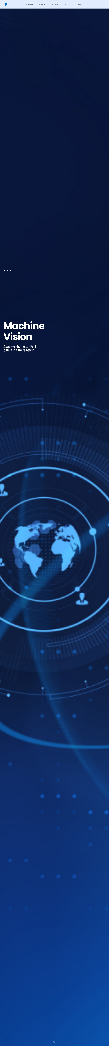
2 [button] (7, 270)
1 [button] (4, 270)
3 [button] (10, 270)
